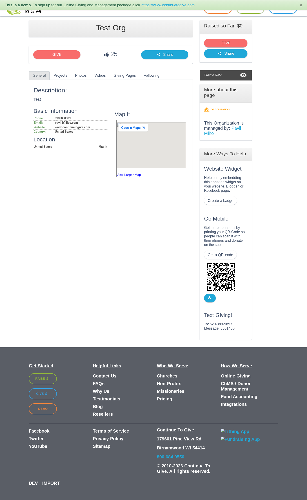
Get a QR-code (220, 255)
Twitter (36, 438)
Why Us (101, 391)
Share (167, 55)
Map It (103, 146)
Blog (98, 406)
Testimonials (106, 398)
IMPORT (51, 483)
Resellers (103, 414)
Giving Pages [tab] (124, 75)
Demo (43, 409)
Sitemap (101, 446)
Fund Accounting (239, 396)
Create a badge (220, 201)
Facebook (39, 431)
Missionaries (170, 391)
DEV (33, 483)
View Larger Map (129, 174)
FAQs (99, 383)
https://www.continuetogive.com (168, 5)
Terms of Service (111, 431)
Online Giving (236, 375)
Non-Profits (169, 383)
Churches (167, 375)
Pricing (164, 398)
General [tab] (39, 75)
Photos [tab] (81, 75)
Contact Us (104, 375)
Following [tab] (151, 75)
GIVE (56, 54)
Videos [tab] (100, 75)
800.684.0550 (170, 456)
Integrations (234, 404)
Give (40, 393)
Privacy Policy (108, 438)
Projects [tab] (60, 75)
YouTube (38, 446)
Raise (40, 378)
